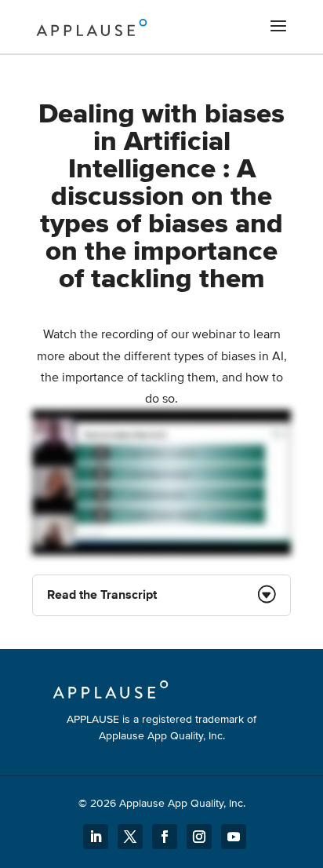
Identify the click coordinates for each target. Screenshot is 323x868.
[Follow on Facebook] (164, 836)
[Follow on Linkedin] (95, 836)
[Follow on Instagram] (199, 836)
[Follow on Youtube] (233, 836)
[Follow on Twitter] (130, 836)
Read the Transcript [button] (102, 595)
